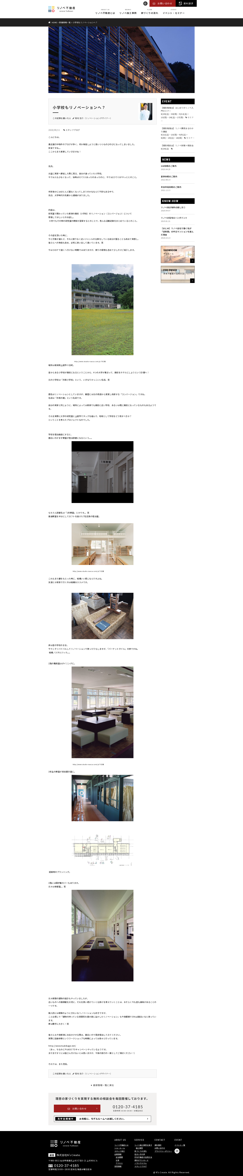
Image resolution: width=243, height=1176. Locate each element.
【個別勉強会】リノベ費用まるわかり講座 (177, 133)
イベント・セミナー (174, 12)
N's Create (161, 1172)
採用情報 (118, 1166)
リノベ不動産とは (105, 12)
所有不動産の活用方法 (143, 1157)
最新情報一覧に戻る (103, 1085)
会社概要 (119, 1157)
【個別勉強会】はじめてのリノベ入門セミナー (177, 114)
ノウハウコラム (140, 1163)
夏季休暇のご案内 (169, 178)
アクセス (119, 1163)
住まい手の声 (139, 1154)
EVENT (167, 101)
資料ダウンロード (141, 1160)
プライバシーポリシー (163, 1151)
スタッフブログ (73, 129)
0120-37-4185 (128, 1106)
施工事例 (139, 1148)
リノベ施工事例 (128, 12)
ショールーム (119, 1148)
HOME (54, 22)
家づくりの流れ (149, 12)
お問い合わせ (79, 1108)
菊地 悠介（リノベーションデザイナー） (93, 118)
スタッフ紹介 (119, 1151)
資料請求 (158, 1145)
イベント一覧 (180, 1145)
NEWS (166, 159)
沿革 (117, 1160)
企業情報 (118, 1154)
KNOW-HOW (170, 201)
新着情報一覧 (65, 22)
